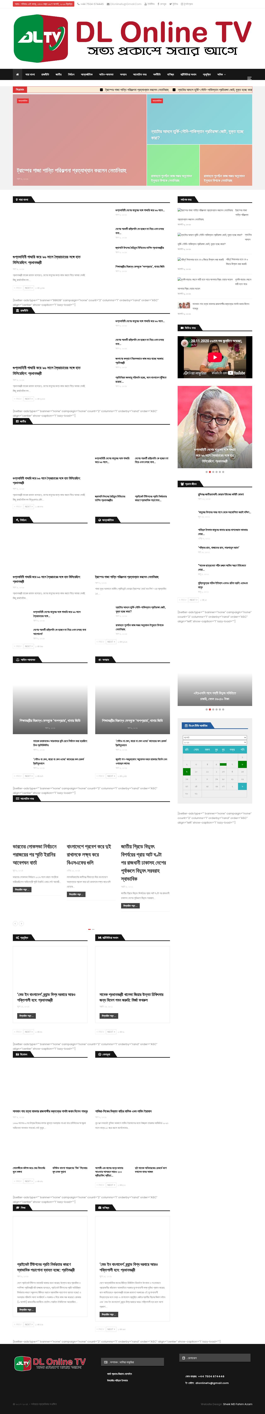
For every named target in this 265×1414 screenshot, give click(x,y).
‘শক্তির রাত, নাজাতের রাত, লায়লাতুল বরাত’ (218, 547)
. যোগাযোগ (191, 1358)
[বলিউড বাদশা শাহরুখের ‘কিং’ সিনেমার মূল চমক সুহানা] (70, 1152)
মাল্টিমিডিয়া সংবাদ (188, 74)
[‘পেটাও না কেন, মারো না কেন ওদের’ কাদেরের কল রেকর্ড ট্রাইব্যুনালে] (22, 763)
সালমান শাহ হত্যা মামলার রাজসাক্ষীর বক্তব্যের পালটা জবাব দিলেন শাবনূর (50, 1111)
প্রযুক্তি (207, 74)
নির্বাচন (71, 74)
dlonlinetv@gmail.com (125, 4)
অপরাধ (123, 74)
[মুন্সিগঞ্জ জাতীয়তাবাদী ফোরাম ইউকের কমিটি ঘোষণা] (186, 499)
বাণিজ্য (170, 74)
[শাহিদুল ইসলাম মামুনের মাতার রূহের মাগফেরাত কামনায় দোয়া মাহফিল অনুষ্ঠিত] (186, 534)
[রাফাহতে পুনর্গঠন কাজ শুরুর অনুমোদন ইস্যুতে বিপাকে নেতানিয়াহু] (173, 165)
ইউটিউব (150, 4)
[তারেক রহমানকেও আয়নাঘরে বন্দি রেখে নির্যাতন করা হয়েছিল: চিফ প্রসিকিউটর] (22, 745)
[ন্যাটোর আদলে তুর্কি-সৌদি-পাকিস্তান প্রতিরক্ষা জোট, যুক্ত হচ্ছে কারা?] (200, 119)
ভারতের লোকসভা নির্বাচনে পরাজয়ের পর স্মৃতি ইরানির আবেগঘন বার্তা (60, 854)
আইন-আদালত (106, 74)
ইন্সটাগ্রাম (188, 4)
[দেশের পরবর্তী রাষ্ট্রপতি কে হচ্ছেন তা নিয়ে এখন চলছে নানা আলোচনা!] (104, 233)
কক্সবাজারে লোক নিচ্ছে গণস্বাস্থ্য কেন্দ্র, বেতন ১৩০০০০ (214, 696)
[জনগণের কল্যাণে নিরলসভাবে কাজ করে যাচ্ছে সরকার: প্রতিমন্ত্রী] (104, 363)
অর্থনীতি (157, 74)
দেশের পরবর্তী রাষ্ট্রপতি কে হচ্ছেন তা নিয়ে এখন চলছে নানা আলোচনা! (214, 458)
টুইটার (175, 4)
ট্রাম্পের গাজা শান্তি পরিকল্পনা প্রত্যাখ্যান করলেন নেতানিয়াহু (100, 89)
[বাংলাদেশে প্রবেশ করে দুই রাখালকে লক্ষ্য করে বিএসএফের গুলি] (117, 823)
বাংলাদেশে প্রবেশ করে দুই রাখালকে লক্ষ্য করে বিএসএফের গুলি (115, 854)
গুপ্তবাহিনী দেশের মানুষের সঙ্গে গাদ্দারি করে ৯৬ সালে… (140, 210)
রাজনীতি (45, 74)
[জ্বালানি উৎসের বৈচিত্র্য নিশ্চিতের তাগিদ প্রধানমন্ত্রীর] (104, 252)
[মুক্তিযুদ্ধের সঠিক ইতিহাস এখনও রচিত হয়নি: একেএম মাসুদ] (186, 587)
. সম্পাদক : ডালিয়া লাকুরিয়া (121, 1362)
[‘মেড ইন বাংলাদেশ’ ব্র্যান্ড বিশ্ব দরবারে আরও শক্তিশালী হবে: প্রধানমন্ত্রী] (50, 967)
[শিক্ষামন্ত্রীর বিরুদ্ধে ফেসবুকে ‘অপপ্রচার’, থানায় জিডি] (104, 271)
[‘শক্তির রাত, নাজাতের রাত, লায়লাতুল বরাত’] (186, 552)
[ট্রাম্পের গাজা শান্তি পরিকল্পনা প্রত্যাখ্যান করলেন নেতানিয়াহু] (79, 140)
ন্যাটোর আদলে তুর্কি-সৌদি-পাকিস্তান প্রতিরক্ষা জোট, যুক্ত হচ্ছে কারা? (179, 89)
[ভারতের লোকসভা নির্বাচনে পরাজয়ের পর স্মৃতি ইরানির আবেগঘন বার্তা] (63, 823)
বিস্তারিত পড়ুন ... (48, 889)
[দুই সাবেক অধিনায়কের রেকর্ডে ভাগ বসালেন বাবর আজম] (152, 1152)
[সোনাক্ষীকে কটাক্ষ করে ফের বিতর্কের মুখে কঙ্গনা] (30, 1152)
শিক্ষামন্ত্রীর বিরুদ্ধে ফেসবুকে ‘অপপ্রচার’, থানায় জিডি (140, 266)
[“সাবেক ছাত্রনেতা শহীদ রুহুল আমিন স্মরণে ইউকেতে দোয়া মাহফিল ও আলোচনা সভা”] (186, 570)
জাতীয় (58, 74)
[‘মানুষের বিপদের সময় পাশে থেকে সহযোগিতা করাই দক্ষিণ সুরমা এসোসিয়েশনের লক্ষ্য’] (186, 516)
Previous (177, 426)
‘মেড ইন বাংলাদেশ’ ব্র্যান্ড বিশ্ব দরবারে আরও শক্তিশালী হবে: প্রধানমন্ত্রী (46, 997)
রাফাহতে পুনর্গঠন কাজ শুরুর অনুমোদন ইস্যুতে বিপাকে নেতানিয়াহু (171, 178)
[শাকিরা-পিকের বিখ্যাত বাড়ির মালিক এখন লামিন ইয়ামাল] (132, 1084)
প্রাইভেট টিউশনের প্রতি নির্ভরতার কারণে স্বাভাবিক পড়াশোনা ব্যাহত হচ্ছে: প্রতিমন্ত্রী (46, 1266)
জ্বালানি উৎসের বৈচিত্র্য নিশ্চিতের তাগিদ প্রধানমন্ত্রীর (140, 248)
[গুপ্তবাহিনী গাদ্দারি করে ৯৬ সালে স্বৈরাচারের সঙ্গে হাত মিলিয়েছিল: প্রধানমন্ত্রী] (50, 230)
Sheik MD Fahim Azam (237, 1404)
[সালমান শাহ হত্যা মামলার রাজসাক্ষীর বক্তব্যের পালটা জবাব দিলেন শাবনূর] (50, 1084)
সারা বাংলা (30, 74)
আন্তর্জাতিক (87, 74)
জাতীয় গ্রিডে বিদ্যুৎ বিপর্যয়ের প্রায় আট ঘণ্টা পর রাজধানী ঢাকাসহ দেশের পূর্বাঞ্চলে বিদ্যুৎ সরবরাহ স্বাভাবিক (169, 863)
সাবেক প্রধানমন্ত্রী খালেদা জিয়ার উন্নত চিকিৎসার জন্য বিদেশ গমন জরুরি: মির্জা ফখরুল (131, 997)
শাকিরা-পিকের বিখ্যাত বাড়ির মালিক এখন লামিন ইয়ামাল (123, 1111)
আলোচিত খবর (140, 74)
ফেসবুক (162, 4)
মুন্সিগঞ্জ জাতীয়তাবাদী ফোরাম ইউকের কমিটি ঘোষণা (221, 494)
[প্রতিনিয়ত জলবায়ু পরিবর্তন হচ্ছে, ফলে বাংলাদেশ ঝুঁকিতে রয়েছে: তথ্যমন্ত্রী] (104, 382)
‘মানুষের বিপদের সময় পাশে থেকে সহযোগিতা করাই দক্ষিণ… (224, 512)
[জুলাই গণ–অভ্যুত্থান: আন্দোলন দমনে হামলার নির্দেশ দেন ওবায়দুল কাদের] (104, 763)
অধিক (220, 74)
